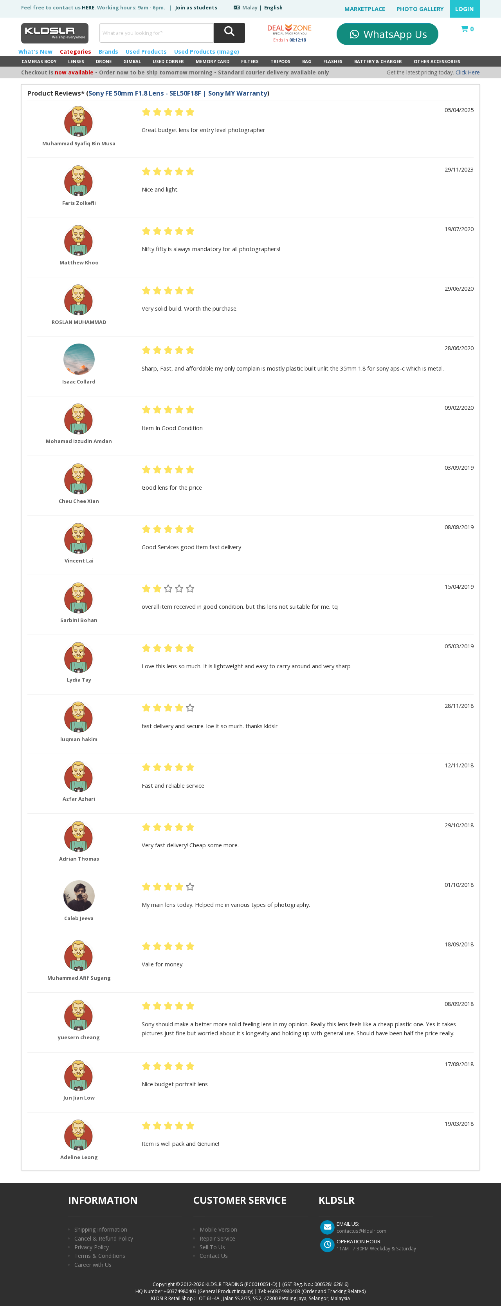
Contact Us (214, 1255)
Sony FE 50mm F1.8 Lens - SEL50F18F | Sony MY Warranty (177, 93)
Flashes (332, 61)
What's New (35, 51)
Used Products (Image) (206, 51)
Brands (108, 51)
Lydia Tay (79, 679)
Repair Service (217, 1238)
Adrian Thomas (79, 858)
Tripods (280, 61)
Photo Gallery (420, 9)
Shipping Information (100, 1229)
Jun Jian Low (79, 1097)
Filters (250, 61)
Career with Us (93, 1264)
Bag (307, 61)
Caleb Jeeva (79, 918)
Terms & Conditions (99, 1255)
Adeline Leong (79, 1157)
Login (464, 9)
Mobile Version (218, 1229)
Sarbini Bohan (78, 620)
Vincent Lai (79, 560)
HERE (88, 7)
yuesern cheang (79, 1037)
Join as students (196, 7)
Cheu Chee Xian (79, 501)
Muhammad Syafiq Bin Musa (78, 143)
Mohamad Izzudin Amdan (79, 441)
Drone (104, 61)
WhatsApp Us (394, 34)
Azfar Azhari (79, 798)
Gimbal (132, 61)
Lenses (76, 61)
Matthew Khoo (79, 262)
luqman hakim (78, 739)
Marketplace (364, 9)
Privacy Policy (91, 1247)
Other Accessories (437, 61)
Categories (75, 51)
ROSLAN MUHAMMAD (79, 322)
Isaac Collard (79, 381)
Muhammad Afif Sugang (79, 977)
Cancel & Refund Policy (103, 1238)
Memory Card (212, 61)
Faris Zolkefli (79, 202)
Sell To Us (212, 1247)
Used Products (146, 51)
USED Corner (168, 61)
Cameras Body (39, 61)
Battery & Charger (378, 61)
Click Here (468, 72)
